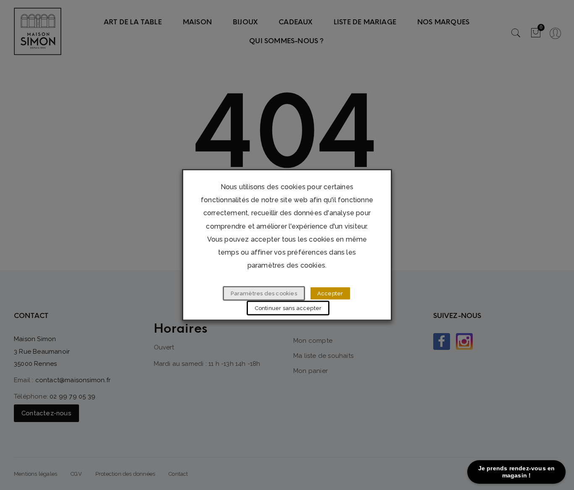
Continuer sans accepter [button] (288, 308)
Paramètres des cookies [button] (264, 293)
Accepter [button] (330, 293)
